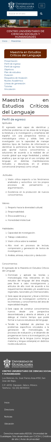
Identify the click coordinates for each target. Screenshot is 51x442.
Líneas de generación (14, 83)
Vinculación (9, 89)
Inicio (4, 41)
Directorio (9, 409)
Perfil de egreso (12, 66)
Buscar (41, 14)
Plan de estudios (12, 72)
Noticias (8, 416)
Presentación (10, 61)
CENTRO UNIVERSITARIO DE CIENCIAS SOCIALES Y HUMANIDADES (25, 32)
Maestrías (16, 41)
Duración (8, 75)
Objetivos (9, 69)
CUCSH (37, 436)
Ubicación (9, 423)
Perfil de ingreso (12, 64)
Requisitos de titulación (15, 78)
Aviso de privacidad (29, 439)
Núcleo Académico (13, 80)
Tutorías (8, 86)
